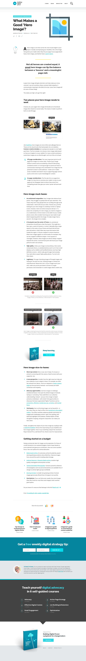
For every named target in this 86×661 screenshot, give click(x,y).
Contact (50, 648)
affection (36, 403)
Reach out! (56, 487)
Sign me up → (56, 550)
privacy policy (53, 553)
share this (60, 571)
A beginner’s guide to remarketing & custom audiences (66, 529)
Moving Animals (31, 473)
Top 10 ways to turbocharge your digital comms (19, 529)
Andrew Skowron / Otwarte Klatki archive (39, 460)
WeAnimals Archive (32, 453)
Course (46, 3)
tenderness (42, 403)
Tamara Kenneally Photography (36, 465)
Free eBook (49, 354)
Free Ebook (48, 640)
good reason (49, 54)
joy (47, 403)
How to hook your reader (35, 528)
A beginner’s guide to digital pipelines (51, 528)
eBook (52, 3)
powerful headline (30, 427)
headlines (29, 145)
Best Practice (34, 33)
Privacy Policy (58, 648)
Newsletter (59, 3)
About (66, 3)
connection (30, 403)
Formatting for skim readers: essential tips (38, 493)
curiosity (51, 403)
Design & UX (26, 33)
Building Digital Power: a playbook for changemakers (54, 635)
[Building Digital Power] (17, 4)
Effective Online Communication (22, 16)
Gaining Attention (17, 33)
